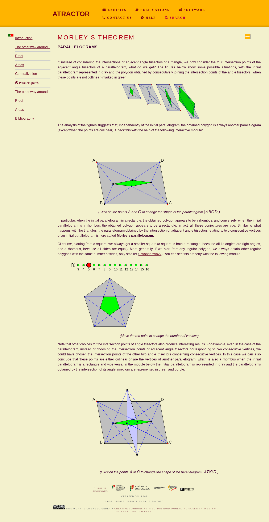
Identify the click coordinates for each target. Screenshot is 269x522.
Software (193, 9)
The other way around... (32, 47)
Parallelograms (28, 83)
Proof (19, 56)
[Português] (10, 35)
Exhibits (116, 9)
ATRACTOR (71, 14)
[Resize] (248, 36)
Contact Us (118, 17)
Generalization (26, 74)
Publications (154, 9)
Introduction (24, 38)
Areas (19, 65)
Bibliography (24, 118)
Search (177, 17)
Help (150, 17)
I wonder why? (150, 254)
